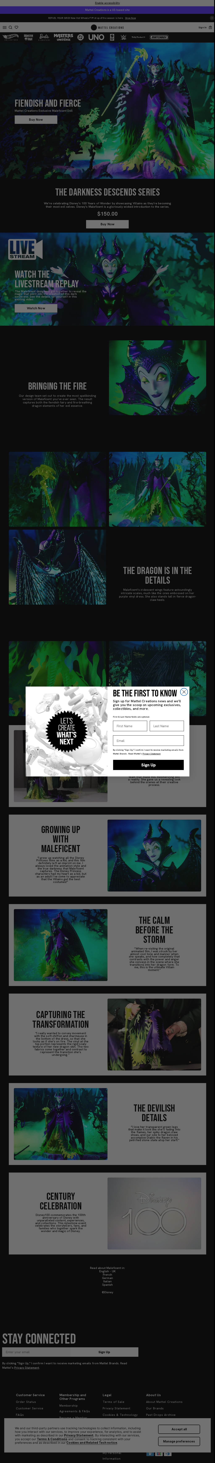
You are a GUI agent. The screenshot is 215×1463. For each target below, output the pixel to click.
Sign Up (148, 765)
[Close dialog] (184, 692)
